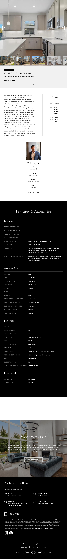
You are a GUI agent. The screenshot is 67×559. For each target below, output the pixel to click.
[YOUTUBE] (40, 552)
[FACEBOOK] (18, 552)
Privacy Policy (41, 547)
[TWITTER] (35, 552)
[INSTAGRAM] (22, 552)
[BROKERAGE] (49, 552)
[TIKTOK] (31, 552)
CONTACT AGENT (33, 193)
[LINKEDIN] (27, 552)
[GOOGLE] (44, 552)
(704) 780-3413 (33, 175)
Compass (44, 519)
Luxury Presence (38, 544)
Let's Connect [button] (33, 460)
